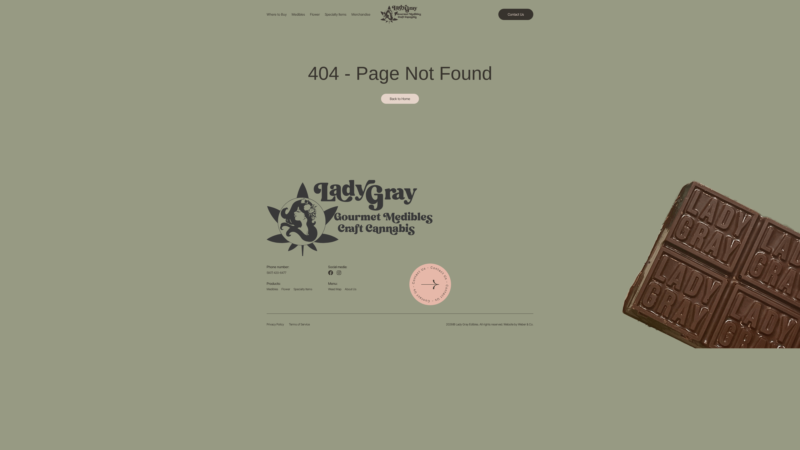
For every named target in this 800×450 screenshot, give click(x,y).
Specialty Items (335, 14)
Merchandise (360, 14)
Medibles (298, 14)
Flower (315, 14)
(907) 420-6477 (276, 272)
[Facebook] (330, 272)
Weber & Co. (525, 324)
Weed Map (334, 289)
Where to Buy (277, 14)
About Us (350, 289)
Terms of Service (299, 324)
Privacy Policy (275, 324)
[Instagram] (338, 272)
